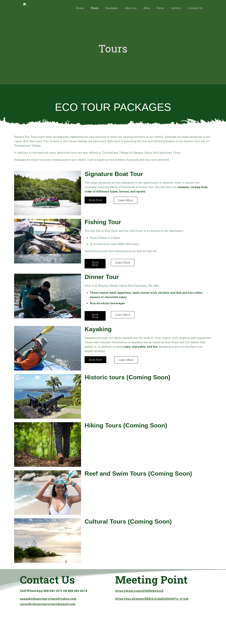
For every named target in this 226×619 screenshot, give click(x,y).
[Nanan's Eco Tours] (28, 8)
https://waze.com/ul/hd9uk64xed (139, 591)
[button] (148, 344)
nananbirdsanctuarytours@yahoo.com (48, 598)
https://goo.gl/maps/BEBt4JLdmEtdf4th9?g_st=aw (152, 598)
